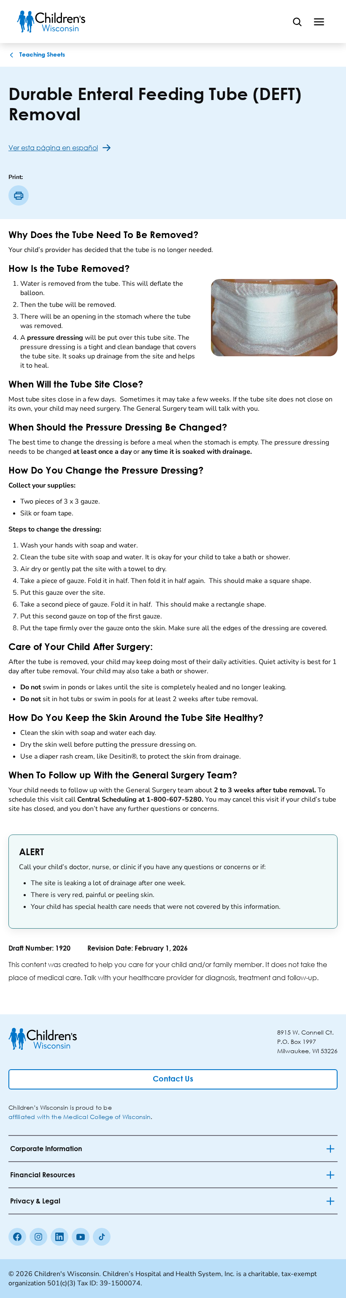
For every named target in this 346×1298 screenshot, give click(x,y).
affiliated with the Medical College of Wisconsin (79, 1117)
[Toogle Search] (297, 21)
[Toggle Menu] (319, 21)
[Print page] (18, 195)
